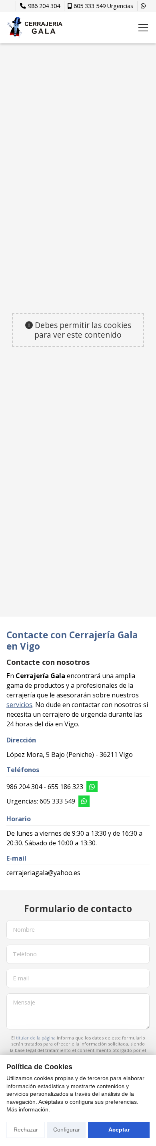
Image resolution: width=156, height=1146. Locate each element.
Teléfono (25, 953)
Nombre (24, 929)
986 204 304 (24, 786)
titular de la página (36, 1038)
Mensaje (24, 1002)
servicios (19, 704)
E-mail (21, 978)
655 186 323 (65, 786)
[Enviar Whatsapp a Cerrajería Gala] (143, 6)
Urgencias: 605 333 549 (40, 801)
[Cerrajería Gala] (34, 28)
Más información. (28, 1109)
